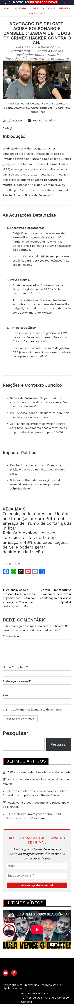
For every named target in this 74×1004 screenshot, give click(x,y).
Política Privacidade (34, 993)
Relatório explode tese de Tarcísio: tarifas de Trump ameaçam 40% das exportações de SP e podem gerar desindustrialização (35, 542)
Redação (8, 128)
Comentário (11, 636)
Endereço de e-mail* (17, 681)
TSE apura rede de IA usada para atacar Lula (39, 772)
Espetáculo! (37, 13)
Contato (20, 8)
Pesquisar (15, 733)
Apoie (51, 8)
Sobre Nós (37, 8)
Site (5, 695)
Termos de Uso (31, 997)
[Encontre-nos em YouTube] (5, 973)
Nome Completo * (15, 667)
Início (7, 8)
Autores (64, 8)
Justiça (37, 120)
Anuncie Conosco (57, 997)
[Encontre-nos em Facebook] (14, 973)
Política (50, 120)
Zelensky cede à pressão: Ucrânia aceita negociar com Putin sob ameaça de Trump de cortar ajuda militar (37, 520)
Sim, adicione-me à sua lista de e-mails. (33, 709)
